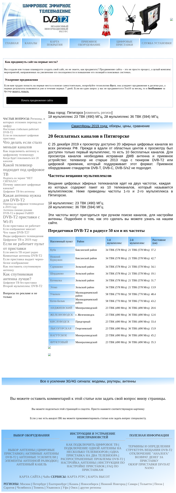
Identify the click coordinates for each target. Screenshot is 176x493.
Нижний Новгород (113, 484)
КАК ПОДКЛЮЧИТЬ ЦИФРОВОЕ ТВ (92, 444)
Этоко (53, 287)
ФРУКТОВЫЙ (59, 342)
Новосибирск (89, 484)
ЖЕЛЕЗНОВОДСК (61, 314)
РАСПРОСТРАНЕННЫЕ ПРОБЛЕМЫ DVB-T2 (92, 459)
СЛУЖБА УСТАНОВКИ (157, 43)
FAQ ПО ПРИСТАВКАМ (100, 468)
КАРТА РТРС (76, 476)
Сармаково (56, 266)
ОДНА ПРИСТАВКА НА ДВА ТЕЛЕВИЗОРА (92, 453)
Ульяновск (53, 487)
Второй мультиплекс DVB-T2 (22, 286)
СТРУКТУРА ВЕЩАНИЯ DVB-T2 (149, 450)
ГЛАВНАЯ (12, 43)
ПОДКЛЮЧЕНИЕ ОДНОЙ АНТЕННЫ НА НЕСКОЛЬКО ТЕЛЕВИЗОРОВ (92, 450)
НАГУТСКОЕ (58, 335)
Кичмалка (56, 280)
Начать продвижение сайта (37, 100)
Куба (53, 249)
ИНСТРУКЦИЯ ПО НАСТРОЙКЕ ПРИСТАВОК (96, 464)
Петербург (39, 484)
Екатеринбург (58, 484)
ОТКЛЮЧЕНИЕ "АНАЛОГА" (149, 453)
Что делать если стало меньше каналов (22, 144)
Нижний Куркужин (56, 258)
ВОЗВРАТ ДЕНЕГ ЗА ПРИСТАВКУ (149, 458)
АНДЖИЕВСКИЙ (61, 307)
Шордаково (57, 273)
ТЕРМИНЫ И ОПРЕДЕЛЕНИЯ (149, 446)
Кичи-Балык (57, 301)
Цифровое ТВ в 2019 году (20, 239)
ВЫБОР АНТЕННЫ (21, 450)
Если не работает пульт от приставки (23, 246)
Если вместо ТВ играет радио (20, 252)
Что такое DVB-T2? (16, 232)
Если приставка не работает (21, 225)
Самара (133, 484)
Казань (73, 484)
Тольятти (146, 484)
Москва (25, 484)
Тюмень (39, 487)
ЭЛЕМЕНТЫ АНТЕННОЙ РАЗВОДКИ (31, 460)
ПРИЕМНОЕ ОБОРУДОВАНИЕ (89, 43)
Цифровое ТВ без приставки (20, 282)
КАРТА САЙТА (30, 476)
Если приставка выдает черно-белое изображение (23, 261)
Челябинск (24, 487)
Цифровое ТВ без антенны (19, 191)
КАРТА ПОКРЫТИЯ (55, 43)
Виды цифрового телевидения (23, 236)
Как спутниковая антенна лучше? (18, 276)
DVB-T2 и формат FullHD (18, 213)
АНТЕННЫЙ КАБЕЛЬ (31, 464)
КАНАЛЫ (31, 43)
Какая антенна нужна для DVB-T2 (22, 197)
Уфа (65, 487)
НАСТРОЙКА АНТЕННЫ (78, 462)
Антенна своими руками (17, 210)
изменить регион (98, 112)
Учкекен (55, 294)
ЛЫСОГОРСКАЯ (60, 328)
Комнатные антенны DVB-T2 (22, 255)
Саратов (9, 487)
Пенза (158, 484)
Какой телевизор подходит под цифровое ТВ (24, 169)
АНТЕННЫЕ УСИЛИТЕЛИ (37, 457)
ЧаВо (46, 476)
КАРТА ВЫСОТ (99, 476)
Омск (74, 487)
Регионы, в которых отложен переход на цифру (24, 122)
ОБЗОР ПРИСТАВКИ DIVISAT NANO (149, 466)
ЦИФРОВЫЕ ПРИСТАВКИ (124, 43)
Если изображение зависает (19, 229)
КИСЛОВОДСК (59, 321)
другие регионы (90, 487)
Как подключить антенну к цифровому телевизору (21, 152)
